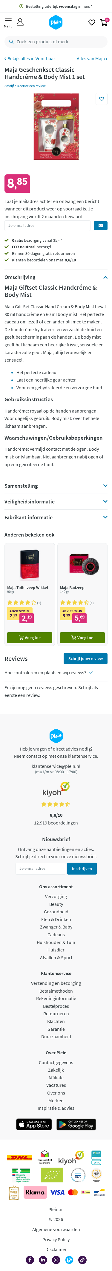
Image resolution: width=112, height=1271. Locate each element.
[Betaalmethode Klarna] (35, 1192)
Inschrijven (82, 868)
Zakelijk (56, 1070)
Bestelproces (56, 1006)
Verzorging (56, 896)
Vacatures (56, 1085)
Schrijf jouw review (85, 658)
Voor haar (45, 58)
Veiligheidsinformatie (29, 502)
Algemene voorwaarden (56, 1229)
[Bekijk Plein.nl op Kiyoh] (71, 1157)
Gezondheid (56, 911)
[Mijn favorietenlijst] (91, 22)
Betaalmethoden (56, 991)
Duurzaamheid (56, 1036)
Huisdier (56, 950)
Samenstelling (21, 486)
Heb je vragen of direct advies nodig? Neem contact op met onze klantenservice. (56, 752)
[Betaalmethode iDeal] (85, 1192)
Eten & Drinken (56, 919)
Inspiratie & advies (56, 1108)
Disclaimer (56, 1249)
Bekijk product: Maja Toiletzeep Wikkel (30, 594)
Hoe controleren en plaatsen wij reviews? (45, 672)
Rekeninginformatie (56, 998)
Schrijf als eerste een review (25, 85)
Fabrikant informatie (28, 517)
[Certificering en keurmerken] (52, 1175)
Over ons (56, 1093)
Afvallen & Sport (56, 957)
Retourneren (56, 1013)
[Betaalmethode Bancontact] (99, 1192)
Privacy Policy (56, 1239)
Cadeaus (56, 934)
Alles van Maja (91, 58)
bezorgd (31, 246)
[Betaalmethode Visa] (57, 1192)
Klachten (56, 1021)
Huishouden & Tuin (56, 942)
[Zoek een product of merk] (10, 42)
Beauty (56, 904)
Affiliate (56, 1078)
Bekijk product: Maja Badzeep (83, 594)
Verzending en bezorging (56, 983)
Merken (56, 1100)
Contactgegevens (56, 1062)
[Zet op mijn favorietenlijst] (102, 99)
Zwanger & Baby (56, 927)
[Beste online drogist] (96, 1175)
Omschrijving (19, 277)
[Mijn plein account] (20, 22)
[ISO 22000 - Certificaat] (78, 1175)
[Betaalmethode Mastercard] (73, 1192)
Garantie (56, 1029)
